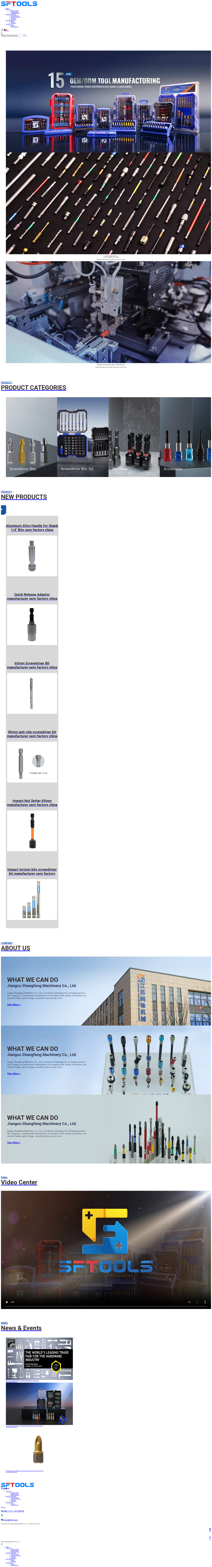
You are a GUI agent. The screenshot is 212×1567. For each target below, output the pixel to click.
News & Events (14, 12)
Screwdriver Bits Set (15, 17)
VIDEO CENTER (15, 13)
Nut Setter (13, 18)
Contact (12, 25)
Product (12, 21)
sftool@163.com (10, 1520)
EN (8, 30)
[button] (3, 507)
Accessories (13, 19)
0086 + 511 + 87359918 (13, 1511)
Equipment (13, 23)
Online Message (14, 26)
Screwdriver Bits (15, 15)
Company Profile (15, 10)
